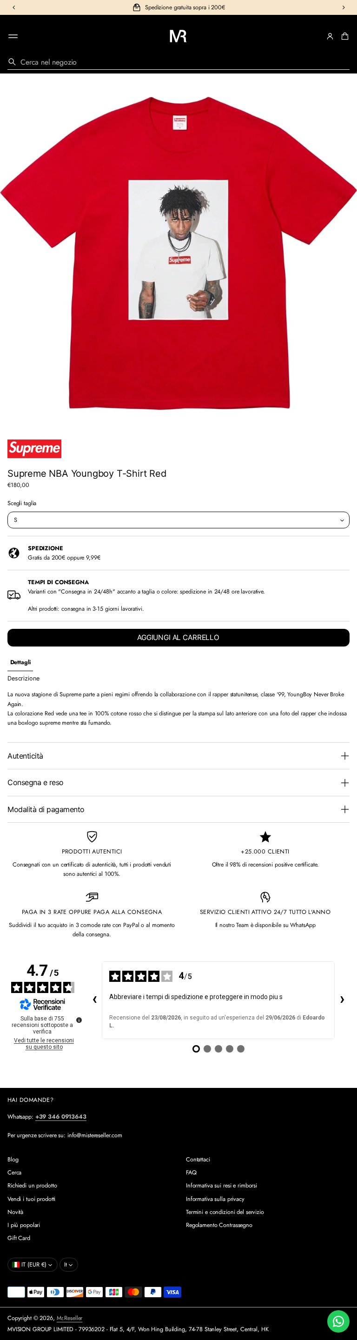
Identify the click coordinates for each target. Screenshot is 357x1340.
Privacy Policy (200, 817)
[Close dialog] (271, 517)
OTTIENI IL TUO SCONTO (178, 790)
